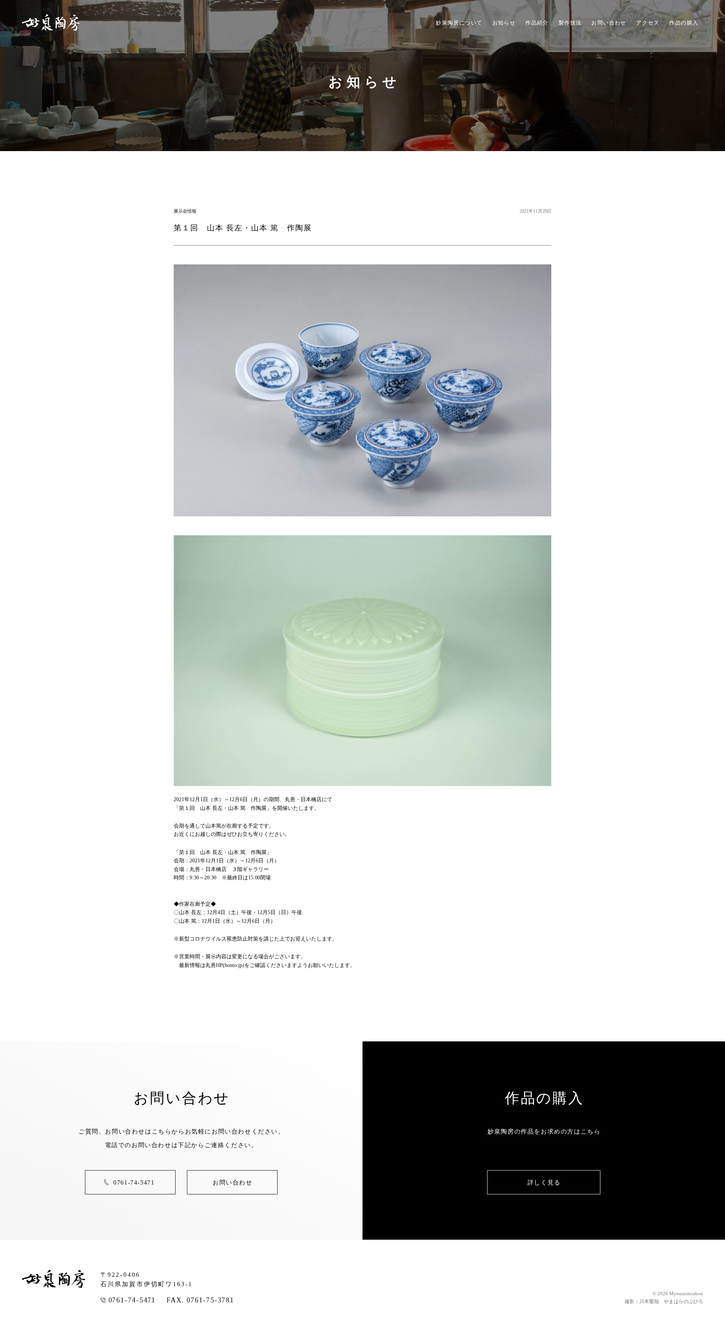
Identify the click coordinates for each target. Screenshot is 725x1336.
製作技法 (570, 23)
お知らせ (504, 23)
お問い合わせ (608, 23)
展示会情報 (185, 211)
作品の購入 (683, 23)
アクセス (648, 23)
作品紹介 (537, 23)
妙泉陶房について (459, 23)
